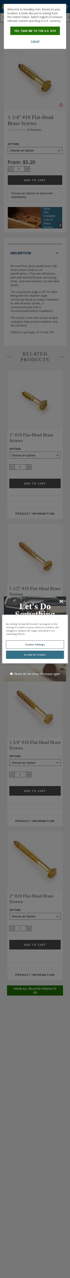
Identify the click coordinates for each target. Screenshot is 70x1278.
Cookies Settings (35, 644)
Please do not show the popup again (37, 674)
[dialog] (35, 26)
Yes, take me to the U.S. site (35, 31)
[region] (35, 639)
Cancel (35, 41)
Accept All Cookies (35, 654)
